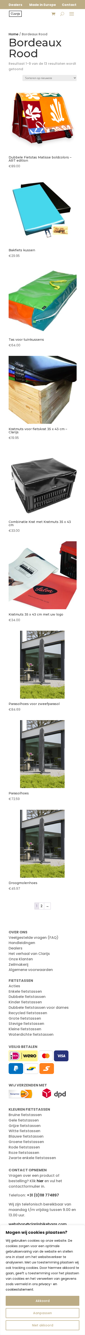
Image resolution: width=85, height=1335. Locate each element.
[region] (42, 1280)
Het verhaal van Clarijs (29, 953)
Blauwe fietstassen (26, 1136)
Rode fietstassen (24, 1147)
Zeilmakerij (18, 964)
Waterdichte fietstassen (31, 1034)
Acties (14, 986)
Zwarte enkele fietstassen (32, 1157)
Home (13, 34)
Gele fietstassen (24, 1120)
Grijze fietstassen (25, 1125)
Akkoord (43, 1301)
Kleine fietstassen (25, 1029)
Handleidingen (22, 942)
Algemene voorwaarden (31, 969)
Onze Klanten (21, 959)
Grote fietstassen (25, 1018)
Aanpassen (42, 1313)
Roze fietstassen (24, 1152)
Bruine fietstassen (25, 1114)
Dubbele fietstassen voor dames (39, 1007)
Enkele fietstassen (25, 991)
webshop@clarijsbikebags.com (38, 1224)
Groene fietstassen (26, 1141)
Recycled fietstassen (28, 1013)
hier (40, 1181)
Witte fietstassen (24, 1131)
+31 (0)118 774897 (43, 1195)
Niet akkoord (42, 1325)
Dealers (15, 948)
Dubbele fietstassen (27, 996)
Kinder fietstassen (25, 1002)
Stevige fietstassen (26, 1023)
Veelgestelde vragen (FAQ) (33, 937)
